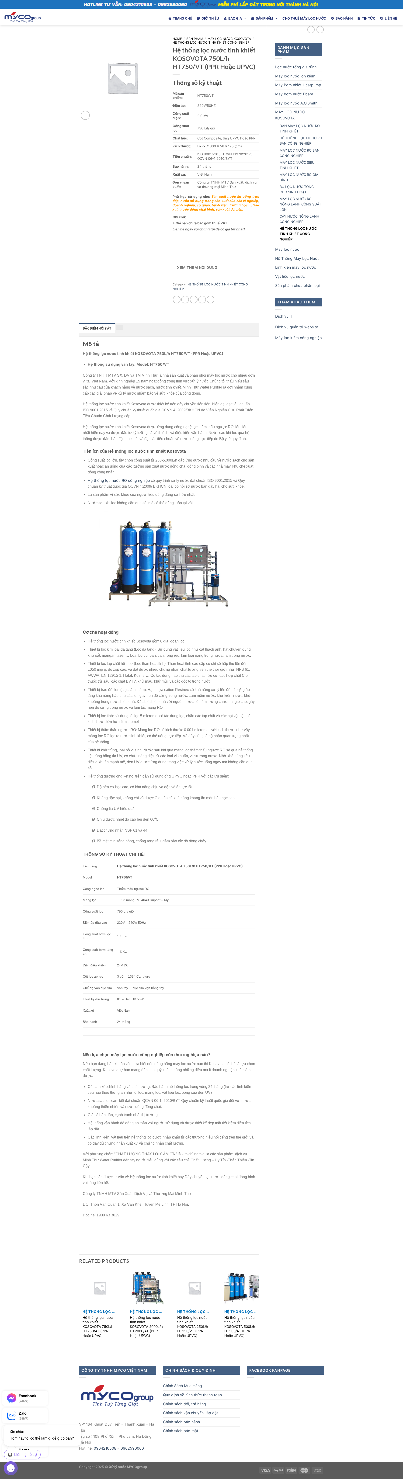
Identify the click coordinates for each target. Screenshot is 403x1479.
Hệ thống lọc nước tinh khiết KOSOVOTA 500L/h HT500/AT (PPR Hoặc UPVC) (239, 1326)
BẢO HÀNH (344, 18)
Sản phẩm (194, 39)
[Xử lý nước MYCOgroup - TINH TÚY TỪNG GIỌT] (35, 17)
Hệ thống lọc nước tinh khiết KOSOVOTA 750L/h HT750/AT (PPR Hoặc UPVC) (98, 1326)
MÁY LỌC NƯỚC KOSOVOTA (290, 115)
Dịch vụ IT (284, 316)
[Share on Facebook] (177, 299)
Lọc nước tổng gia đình (295, 67)
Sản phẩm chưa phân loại (297, 285)
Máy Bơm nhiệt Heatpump (298, 85)
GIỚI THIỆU (210, 18)
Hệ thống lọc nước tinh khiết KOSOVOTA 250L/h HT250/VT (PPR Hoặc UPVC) (192, 1326)
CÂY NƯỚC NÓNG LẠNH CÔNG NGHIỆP (299, 219)
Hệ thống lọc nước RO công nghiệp (119, 480)
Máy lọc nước (287, 249)
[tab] (97, 328)
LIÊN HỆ (391, 18)
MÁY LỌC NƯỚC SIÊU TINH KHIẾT (297, 165)
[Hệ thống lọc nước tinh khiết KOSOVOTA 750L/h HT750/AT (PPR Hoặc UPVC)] (100, 1288)
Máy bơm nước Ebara (294, 94)
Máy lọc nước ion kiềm (295, 76)
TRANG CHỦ (182, 18)
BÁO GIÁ (235, 18)
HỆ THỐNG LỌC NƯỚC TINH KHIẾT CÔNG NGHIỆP (298, 233)
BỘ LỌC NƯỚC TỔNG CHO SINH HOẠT (297, 189)
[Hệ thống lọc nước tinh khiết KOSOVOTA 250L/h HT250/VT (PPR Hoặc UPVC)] (194, 1288)
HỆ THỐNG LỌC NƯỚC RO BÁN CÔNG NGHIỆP (301, 140)
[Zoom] (85, 115)
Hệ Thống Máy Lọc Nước (297, 258)
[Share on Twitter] (185, 299)
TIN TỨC (368, 18)
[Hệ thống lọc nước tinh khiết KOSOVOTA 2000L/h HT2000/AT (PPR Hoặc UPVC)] (147, 1288)
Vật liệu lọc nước (290, 276)
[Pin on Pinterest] (202, 299)
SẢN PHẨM (264, 18)
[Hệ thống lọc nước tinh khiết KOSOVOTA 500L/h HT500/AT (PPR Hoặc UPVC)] (241, 1288)
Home (177, 39)
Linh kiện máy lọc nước (295, 267)
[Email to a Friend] (194, 299)
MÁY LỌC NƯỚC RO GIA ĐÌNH (299, 177)
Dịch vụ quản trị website (296, 327)
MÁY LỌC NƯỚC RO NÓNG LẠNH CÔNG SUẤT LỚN (300, 204)
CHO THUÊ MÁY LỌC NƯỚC (304, 18)
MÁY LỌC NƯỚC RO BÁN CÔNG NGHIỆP (300, 153)
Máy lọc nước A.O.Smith (296, 103)
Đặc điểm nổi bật (97, 328)
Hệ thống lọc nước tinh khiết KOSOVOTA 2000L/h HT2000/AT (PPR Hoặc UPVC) (146, 1326)
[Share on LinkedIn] (210, 299)
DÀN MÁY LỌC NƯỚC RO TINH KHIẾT (300, 128)
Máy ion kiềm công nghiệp (298, 337)
